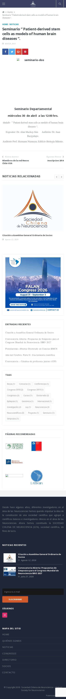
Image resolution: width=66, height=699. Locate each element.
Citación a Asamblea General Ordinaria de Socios (27, 235)
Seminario (48, 413)
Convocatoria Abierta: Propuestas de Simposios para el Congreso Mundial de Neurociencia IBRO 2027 (38, 570)
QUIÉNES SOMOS (11, 640)
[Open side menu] (3, 3)
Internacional (45, 401)
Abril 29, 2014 (10, 43)
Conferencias (42, 384)
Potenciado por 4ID (55, 695)
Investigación (14, 407)
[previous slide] (56, 177)
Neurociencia (42, 407)
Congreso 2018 (15, 389)
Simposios (13, 418)
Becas (11, 384)
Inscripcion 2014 (55, 160)
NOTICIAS (7, 647)
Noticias (14, 24)
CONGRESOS (9, 653)
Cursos (27, 395)
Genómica (27, 401)
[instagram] (4, 615)
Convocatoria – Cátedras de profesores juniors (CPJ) (30, 361)
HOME (5, 634)
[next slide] (61, 177)
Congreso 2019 (35, 389)
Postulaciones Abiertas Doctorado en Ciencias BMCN (31, 348)
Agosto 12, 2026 (11, 239)
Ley (28, 407)
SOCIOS (6, 666)
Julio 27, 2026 (27, 576)
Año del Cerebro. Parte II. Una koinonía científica (30, 354)
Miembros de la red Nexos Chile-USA (15, 162)
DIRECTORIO (9, 659)
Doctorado (43, 395)
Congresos (13, 395)
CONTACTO (8, 672)
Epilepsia (12, 401)
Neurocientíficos (15, 413)
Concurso (24, 384)
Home (5, 24)
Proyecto (33, 413)
